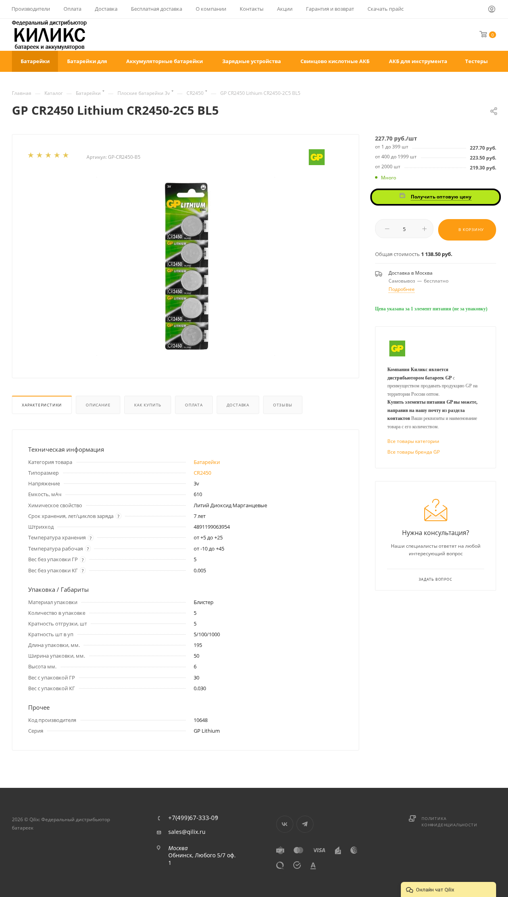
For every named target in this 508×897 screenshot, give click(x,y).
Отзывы (282, 405)
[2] (40, 156)
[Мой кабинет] (492, 10)
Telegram (305, 824)
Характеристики (42, 405)
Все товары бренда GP (413, 451)
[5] (66, 156)
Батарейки (207, 462)
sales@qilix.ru (187, 831)
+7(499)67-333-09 (193, 818)
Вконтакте (284, 824)
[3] (48, 156)
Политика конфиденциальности (449, 822)
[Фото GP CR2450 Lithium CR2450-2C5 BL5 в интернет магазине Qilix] (185, 266)
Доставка (238, 405)
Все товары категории (413, 441)
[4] (57, 156)
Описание (98, 405)
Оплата (194, 405)
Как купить (147, 405)
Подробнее (402, 289)
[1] (31, 156)
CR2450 (202, 472)
